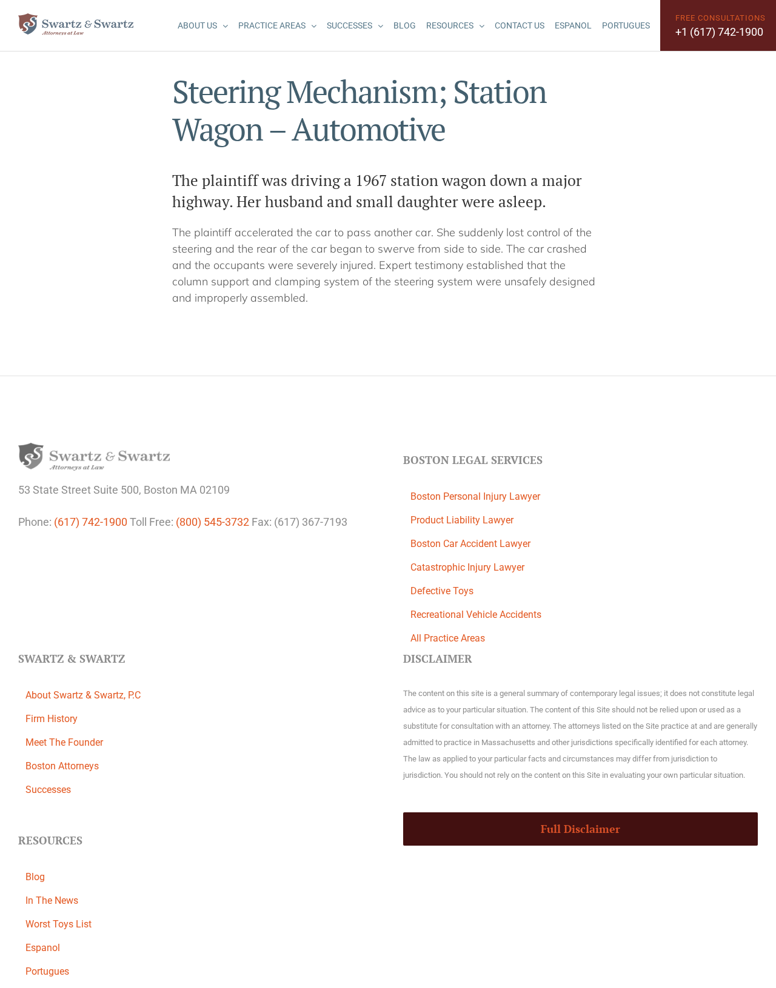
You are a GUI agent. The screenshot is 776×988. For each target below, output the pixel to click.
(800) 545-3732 (212, 522)
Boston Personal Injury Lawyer (475, 496)
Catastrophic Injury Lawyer (467, 567)
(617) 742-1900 (90, 522)
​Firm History (51, 718)
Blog (35, 877)
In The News (51, 900)
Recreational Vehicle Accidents (475, 614)
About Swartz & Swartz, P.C (83, 695)
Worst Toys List (58, 924)
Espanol (42, 947)
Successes (48, 789)
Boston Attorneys (62, 766)
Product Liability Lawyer (461, 520)
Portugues (47, 971)
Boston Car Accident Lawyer (470, 543)
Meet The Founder (64, 742)
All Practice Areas (447, 638)
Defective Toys (441, 591)
